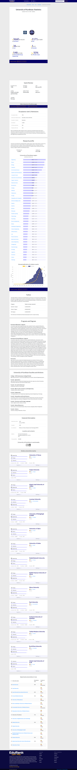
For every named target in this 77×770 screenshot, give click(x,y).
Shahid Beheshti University (37, 558)
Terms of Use (59, 769)
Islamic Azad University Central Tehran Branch (21, 741)
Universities (29, 4)
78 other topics (36, 54)
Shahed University (15, 722)
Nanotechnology (14, 246)
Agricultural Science (14, 239)
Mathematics (13, 193)
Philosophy (13, 210)
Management (13, 244)
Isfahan (40, 755)
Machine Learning (14, 213)
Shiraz (40, 760)
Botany (12, 223)
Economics (13, 254)
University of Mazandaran (17, 699)
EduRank (33, 11)
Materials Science (14, 182)
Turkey (55, 755)
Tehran (40, 753)
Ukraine (55, 758)
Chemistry (13, 167)
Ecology (12, 195)
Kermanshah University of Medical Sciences (20, 707)
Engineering (13, 159)
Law (12, 234)
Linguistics (13, 252)
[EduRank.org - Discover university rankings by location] (12, 1)
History (12, 257)
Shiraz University (34, 587)
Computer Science (14, 175)
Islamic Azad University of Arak (36, 661)
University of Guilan (35, 543)
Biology (12, 164)
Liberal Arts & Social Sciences (16, 177)
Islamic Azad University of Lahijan (36, 485)
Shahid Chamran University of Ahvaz (37, 573)
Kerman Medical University (17, 695)
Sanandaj (39, 4)
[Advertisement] (18, 21)
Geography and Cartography (16, 198)
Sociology (13, 249)
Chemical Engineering (15, 228)
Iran (35, 4)
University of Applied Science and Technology (21, 718)
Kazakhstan (56, 757)
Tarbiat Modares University (37, 631)
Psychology (13, 218)
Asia (33, 4)
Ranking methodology (14, 766)
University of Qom (16, 744)
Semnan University (16, 737)
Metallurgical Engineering (16, 226)
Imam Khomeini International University (20, 692)
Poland (55, 762)
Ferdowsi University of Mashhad (35, 617)
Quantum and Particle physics (16, 172)
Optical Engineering (14, 241)
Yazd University (15, 688)
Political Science (14, 231)
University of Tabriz (35, 528)
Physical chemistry (14, 236)
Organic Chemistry (14, 180)
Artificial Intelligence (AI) (15, 200)
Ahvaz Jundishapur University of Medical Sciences (22, 703)
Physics (12, 162)
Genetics (13, 203)
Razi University (33, 602)
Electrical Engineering (15, 221)
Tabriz (40, 762)
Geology (12, 187)
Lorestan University (35, 499)
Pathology (13, 259)
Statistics (13, 205)
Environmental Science (15, 169)
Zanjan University (34, 470)
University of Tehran (35, 455)
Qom (40, 757)
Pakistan (55, 753)
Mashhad (41, 758)
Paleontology (13, 216)
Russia (55, 760)
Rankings (37, 465)
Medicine (13, 190)
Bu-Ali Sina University (35, 646)
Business (12, 208)
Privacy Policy (65, 769)
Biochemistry (13, 185)
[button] (21, 149)
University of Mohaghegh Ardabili (36, 514)
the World (16, 41)
